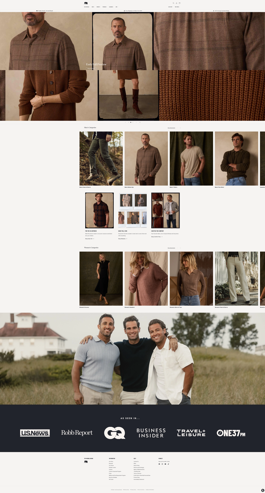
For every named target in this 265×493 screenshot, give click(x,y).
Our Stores (111, 465)
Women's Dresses (84, 307)
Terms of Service (137, 473)
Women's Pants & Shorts (221, 307)
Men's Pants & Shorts (85, 187)
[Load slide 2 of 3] (131, 122)
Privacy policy (133, 489)
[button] (179, 3)
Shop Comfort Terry (156, 236)
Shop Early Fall (88, 238)
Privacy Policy (137, 477)
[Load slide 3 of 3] (133, 122)
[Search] (173, 3)
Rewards (111, 463)
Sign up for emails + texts (164, 461)
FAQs (135, 463)
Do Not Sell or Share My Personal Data (142, 475)
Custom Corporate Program (115, 471)
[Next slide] (136, 122)
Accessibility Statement (139, 479)
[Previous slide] (125, 122)
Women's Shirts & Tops (176, 307)
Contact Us (136, 461)
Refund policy (126, 489)
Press (110, 473)
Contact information (150, 489)
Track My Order (137, 471)
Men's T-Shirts (173, 187)
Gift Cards (111, 479)
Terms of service (140, 489)
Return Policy (136, 465)
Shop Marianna (121, 238)
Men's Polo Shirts (219, 187)
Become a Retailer (113, 477)
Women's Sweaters (130, 307)
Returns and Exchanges (139, 467)
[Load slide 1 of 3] (129, 122)
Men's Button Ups (129, 187)
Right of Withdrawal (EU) (139, 469)
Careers (110, 469)
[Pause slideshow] (139, 122)
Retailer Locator (112, 467)
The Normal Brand (118, 489)
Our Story (111, 461)
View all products (171, 127)
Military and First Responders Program (117, 475)
